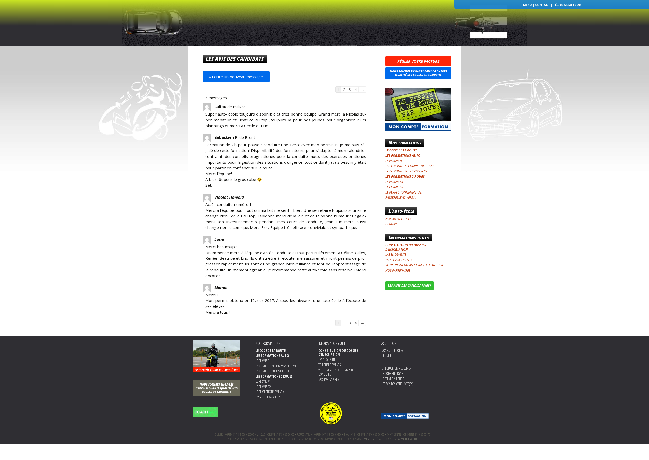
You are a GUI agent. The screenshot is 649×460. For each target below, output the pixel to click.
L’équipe (293, 49)
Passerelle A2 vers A (400, 197)
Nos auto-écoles (267, 49)
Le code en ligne (392, 373)
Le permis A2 (394, 187)
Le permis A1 (394, 182)
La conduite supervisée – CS (406, 171)
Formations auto (338, 49)
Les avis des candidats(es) (397, 383)
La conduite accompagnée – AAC (409, 166)
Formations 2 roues (376, 49)
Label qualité (395, 254)
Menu (527, 5)
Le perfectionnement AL (403, 192)
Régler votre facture (418, 61)
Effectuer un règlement (397, 368)
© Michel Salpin (407, 439)
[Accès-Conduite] (324, 18)
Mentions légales (374, 439)
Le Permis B (393, 161)
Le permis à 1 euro (392, 378)
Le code (311, 49)
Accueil (242, 49)
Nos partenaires (397, 270)
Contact (542, 5)
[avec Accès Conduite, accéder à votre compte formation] (405, 416)
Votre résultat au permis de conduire (414, 265)
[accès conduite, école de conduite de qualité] (331, 413)
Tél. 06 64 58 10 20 (567, 5)
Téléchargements (398, 260)
